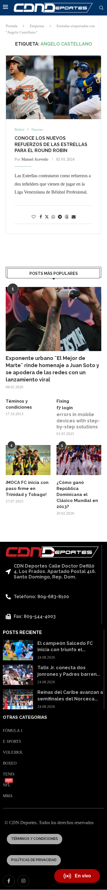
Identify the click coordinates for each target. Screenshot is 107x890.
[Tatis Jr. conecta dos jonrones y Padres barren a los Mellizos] (18, 675)
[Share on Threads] (67, 216)
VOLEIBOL (13, 753)
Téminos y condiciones (19, 404)
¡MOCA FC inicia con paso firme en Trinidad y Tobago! (27, 488)
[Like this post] (34, 217)
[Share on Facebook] (41, 217)
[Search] (101, 8)
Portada (11, 26)
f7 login (64, 407)
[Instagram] (24, 881)
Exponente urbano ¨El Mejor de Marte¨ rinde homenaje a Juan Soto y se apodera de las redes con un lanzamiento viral (52, 369)
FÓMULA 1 (13, 731)
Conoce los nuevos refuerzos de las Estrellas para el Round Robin (51, 144)
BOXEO (10, 763)
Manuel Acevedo (34, 159)
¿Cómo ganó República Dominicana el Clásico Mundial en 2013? (77, 494)
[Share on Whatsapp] (53, 217)
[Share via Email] (74, 217)
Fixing (62, 401)
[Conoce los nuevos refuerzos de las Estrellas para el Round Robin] (53, 87)
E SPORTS (12, 742)
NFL (7, 785)
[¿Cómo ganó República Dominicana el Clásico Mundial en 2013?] (78, 460)
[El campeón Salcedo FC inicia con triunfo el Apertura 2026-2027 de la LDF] (18, 650)
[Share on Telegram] (60, 217)
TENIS (9, 774)
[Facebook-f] (9, 881)
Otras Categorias (25, 717)
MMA (8, 796)
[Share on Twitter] (47, 216)
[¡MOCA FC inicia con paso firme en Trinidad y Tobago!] (28, 460)
